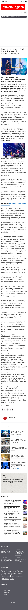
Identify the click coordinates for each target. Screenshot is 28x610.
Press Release (19, 576)
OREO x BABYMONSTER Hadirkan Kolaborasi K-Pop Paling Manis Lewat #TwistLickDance (12, 502)
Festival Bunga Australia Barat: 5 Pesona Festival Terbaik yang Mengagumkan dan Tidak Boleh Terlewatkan (12, 533)
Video (8, 576)
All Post (16, 604)
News (15, 55)
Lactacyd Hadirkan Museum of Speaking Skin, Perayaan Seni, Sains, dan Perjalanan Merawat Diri (12, 525)
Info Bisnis (20, 571)
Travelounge (4, 55)
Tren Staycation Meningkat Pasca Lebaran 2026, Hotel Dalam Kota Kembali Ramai (18, 456)
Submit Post (21, 604)
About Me (12, 604)
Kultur (14, 573)
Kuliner (8, 573)
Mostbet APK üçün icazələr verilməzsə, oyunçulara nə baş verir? (6, 552)
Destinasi (20, 573)
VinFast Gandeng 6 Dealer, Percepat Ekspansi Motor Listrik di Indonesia (18, 433)
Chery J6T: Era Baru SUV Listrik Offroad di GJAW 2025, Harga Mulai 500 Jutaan (12, 507)
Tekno (3, 571)
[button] (22, 12)
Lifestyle (9, 571)
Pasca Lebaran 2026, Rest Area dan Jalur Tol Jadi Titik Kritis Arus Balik (18, 441)
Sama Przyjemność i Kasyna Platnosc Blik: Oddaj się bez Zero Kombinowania (19, 553)
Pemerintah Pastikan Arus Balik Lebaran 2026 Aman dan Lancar (19, 449)
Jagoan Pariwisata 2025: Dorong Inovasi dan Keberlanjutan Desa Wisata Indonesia (12, 513)
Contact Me (6, 604)
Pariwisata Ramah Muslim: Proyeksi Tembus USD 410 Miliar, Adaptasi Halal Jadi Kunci (12, 519)
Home (3, 16)
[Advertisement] (14, 32)
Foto (13, 576)
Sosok (3, 576)
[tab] (13, 491)
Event (14, 571)
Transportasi (5, 578)
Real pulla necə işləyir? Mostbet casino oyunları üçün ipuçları (6, 560)
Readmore (6, 483)
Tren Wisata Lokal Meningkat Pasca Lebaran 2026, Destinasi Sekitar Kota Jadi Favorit (18, 464)
